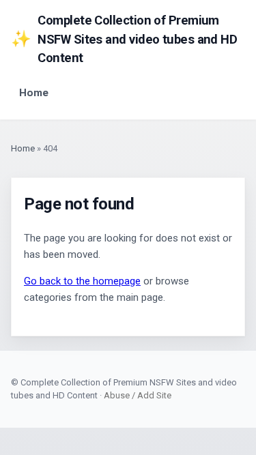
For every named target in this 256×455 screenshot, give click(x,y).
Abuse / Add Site (137, 395)
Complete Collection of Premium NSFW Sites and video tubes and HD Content (124, 39)
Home (33, 93)
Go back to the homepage (82, 281)
